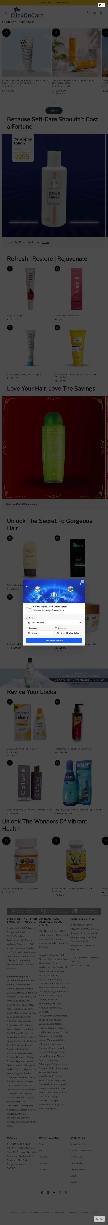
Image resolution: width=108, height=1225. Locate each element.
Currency (62, 628)
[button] (101, 5)
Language (33, 628)
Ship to (32, 618)
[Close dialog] (82, 581)
